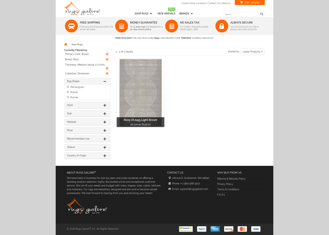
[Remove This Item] (107, 54)
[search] (262, 14)
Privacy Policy (225, 184)
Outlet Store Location (194, 3)
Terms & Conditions (228, 189)
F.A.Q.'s (221, 194)
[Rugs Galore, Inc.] (82, 9)
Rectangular (77, 87)
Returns (226, 3)
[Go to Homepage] (65, 44)
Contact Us (214, 3)
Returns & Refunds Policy (231, 178)
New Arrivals (166, 13)
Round (74, 92)
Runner (74, 97)
